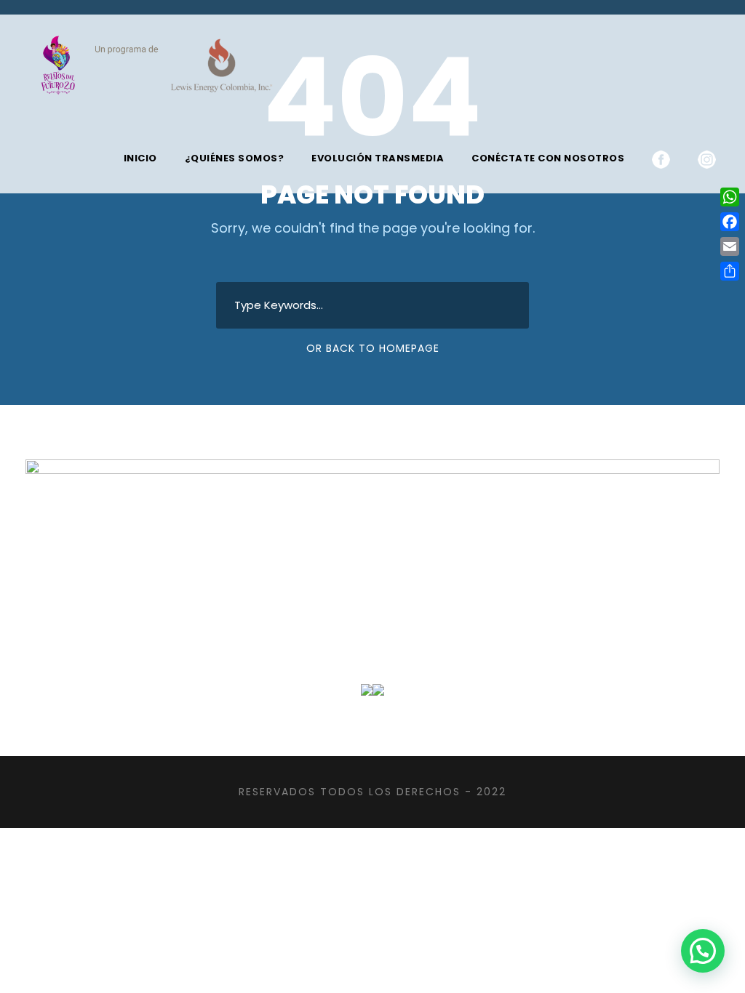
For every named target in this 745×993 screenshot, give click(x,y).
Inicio (140, 158)
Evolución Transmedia (377, 158)
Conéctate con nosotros (547, 158)
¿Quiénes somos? (234, 158)
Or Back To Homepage (372, 348)
